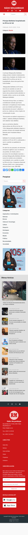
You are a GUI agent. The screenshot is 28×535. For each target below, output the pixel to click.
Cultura (5, 224)
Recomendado (7, 241)
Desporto (5, 227)
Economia (5, 233)
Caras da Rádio (6, 451)
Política (5, 238)
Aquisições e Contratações (10, 214)
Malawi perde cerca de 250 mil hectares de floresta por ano (16, 351)
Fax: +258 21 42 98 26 (8, 434)
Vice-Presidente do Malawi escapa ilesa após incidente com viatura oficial (17, 342)
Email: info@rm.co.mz (8, 428)
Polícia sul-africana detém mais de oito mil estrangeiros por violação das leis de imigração (17, 392)
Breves (5, 219)
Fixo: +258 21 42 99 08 (8, 431)
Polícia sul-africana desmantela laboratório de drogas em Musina (14, 303)
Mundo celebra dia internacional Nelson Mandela (17, 372)
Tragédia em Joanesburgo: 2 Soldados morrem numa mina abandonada (16, 382)
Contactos (5, 460)
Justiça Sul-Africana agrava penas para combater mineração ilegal (17, 312)
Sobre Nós (5, 445)
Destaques (6, 230)
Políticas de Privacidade (14, 519)
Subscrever (14, 488)
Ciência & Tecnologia (9, 222)
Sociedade (6, 244)
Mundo (11, 30)
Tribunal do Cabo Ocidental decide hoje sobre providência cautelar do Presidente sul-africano (17, 362)
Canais (4, 454)
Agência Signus (15, 520)
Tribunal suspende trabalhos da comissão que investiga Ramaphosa (17, 332)
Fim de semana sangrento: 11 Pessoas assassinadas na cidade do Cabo (17, 322)
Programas (5, 457)
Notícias (5, 216)
